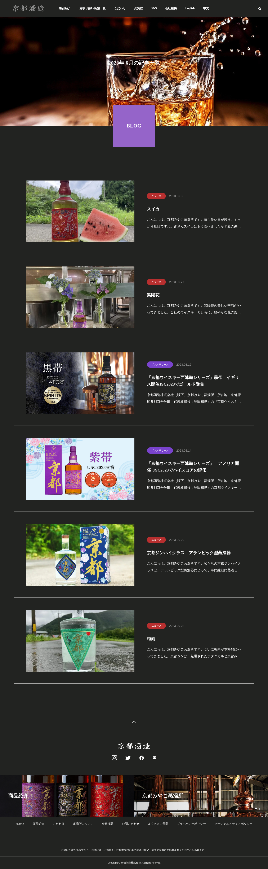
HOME (20, 823)
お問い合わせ (130, 823)
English (190, 8)
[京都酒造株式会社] (28, 8)
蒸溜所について (83, 823)
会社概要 (171, 8)
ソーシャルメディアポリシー (233, 823)
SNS (154, 8)
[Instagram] (113, 758)
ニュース (156, 196)
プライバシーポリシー (191, 823)
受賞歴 (138, 8)
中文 (206, 8)
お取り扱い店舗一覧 (92, 8)
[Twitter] (127, 758)
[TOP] (134, 721)
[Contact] (154, 758)
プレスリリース (160, 364)
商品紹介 (38, 823)
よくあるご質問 (158, 823)
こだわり (120, 8)
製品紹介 (65, 8)
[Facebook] (141, 758)
